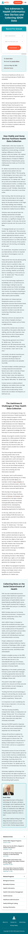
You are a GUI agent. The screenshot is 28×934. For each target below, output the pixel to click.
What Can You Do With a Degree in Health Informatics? (13, 846)
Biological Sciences (8, 880)
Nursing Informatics (9, 907)
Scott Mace (9, 58)
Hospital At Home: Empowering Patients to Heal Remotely (12, 853)
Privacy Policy (14, 925)
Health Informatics (9, 888)
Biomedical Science (9, 884)
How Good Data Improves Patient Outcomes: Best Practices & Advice (13, 868)
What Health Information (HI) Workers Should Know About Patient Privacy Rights (13, 861)
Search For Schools (14, 29)
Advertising (22, 922)
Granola (17, 496)
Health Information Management (13, 892)
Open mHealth (17, 482)
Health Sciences (7, 896)
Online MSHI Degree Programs (12, 841)
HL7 (5, 507)
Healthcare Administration (11, 899)
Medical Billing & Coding (10, 903)
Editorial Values (8, 68)
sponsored (24, 53)
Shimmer (9, 496)
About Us (5, 922)
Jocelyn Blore (15, 61)
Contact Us (13, 922)
